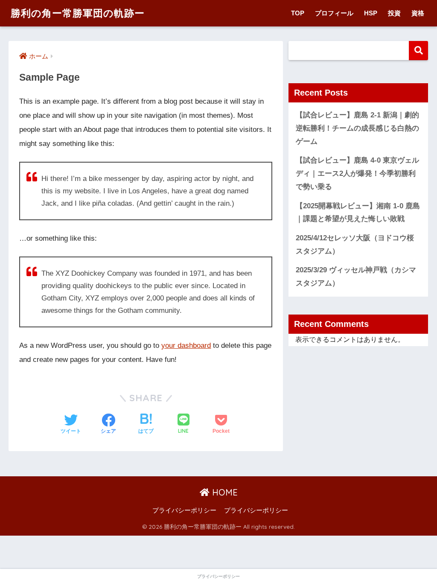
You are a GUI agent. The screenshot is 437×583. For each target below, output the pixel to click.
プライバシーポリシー (184, 510)
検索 (418, 50)
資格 (417, 13)
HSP (370, 13)
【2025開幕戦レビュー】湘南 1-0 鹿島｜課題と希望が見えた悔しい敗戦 (358, 212)
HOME (224, 492)
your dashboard (186, 345)
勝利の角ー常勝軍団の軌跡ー (78, 13)
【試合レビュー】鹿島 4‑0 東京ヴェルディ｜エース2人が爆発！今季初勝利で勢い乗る (357, 173)
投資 (394, 13)
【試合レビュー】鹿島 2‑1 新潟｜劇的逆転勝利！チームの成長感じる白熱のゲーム (357, 128)
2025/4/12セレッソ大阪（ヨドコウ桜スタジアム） (355, 244)
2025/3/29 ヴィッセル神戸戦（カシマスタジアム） (356, 276)
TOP (297, 13)
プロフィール (334, 13)
